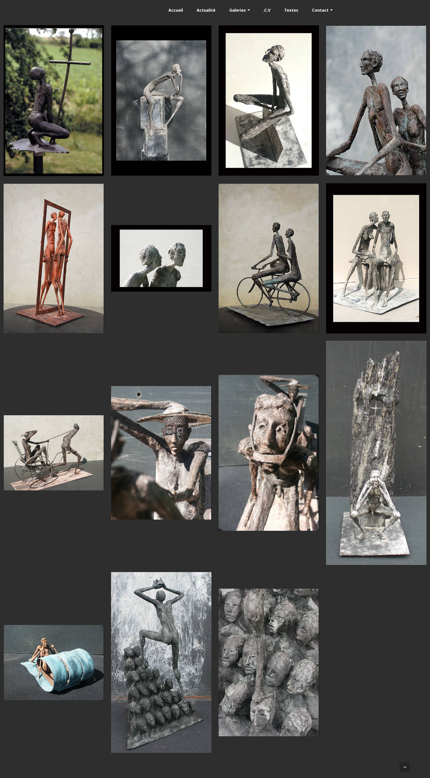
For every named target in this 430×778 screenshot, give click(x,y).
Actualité (206, 10)
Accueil (175, 10)
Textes (291, 10)
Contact (320, 10)
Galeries (237, 10)
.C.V (267, 10)
